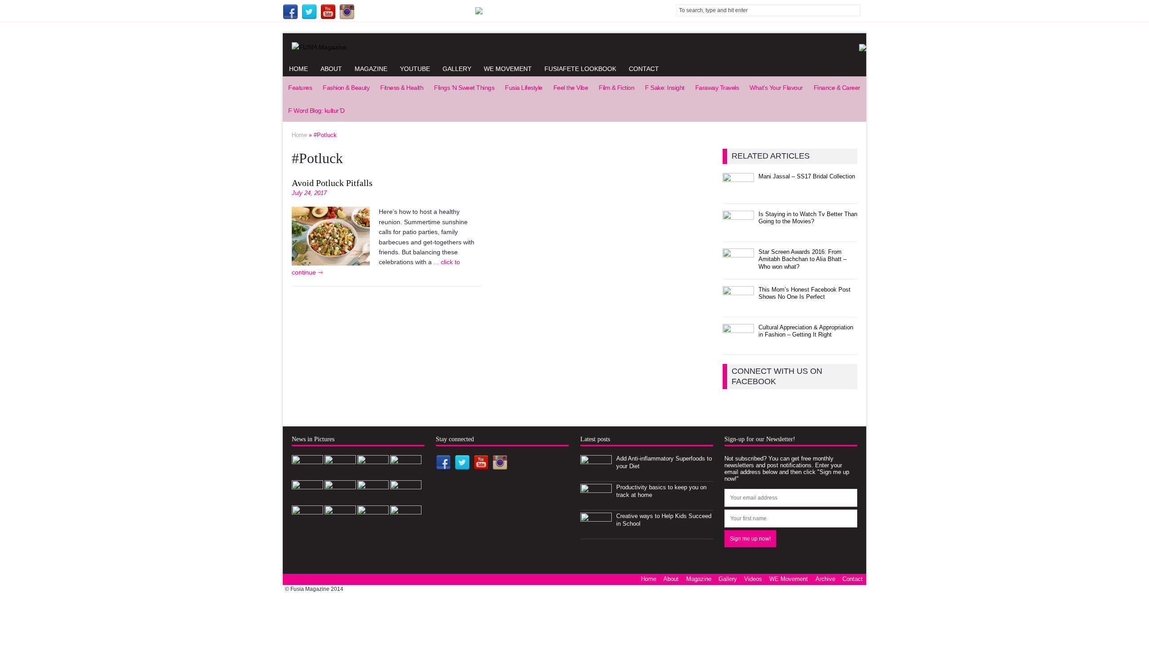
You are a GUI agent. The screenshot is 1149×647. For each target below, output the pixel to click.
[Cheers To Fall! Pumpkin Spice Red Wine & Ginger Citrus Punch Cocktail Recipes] (307, 524)
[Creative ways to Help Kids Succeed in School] (596, 531)
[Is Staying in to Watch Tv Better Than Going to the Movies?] (738, 229)
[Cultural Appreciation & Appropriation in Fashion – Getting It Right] (738, 342)
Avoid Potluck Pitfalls (332, 183)
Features (300, 87)
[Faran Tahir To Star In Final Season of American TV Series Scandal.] (405, 473)
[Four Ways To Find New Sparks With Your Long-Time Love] (405, 524)
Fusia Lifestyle (524, 87)
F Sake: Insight (664, 87)
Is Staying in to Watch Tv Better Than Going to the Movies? (808, 218)
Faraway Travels (717, 87)
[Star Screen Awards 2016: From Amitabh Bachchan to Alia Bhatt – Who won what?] (738, 267)
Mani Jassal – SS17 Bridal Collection (807, 176)
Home (298, 68)
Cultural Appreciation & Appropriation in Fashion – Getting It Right (806, 331)
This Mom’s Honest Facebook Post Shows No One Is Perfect (805, 293)
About (331, 68)
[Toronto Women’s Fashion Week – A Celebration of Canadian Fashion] (405, 499)
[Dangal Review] (373, 499)
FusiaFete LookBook (580, 68)
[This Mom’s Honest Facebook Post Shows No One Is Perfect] (738, 304)
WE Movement (508, 68)
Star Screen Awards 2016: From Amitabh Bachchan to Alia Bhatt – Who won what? (802, 259)
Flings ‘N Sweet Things (464, 87)
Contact (644, 68)
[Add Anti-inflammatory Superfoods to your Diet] (596, 473)
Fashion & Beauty (346, 87)
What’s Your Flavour (776, 87)
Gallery (457, 68)
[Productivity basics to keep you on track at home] (596, 502)
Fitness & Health (401, 87)
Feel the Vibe (570, 87)
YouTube (415, 68)
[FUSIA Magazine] (574, 47)
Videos (753, 579)
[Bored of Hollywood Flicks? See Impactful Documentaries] (340, 524)
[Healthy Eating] (373, 524)
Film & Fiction (616, 87)
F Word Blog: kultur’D (316, 110)
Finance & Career (837, 87)
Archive (825, 579)
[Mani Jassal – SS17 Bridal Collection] (738, 191)
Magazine (371, 68)
